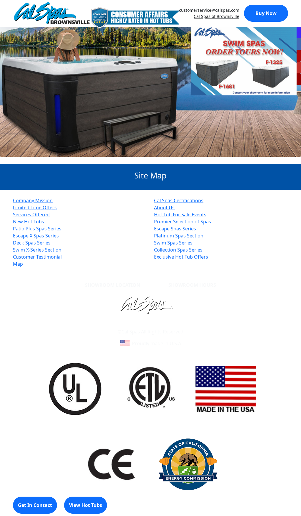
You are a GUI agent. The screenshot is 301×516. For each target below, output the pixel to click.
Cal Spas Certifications (178, 200)
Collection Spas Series (178, 250)
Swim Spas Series (173, 243)
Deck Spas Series (32, 243)
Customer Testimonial (37, 257)
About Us (164, 207)
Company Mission (33, 200)
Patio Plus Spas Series (37, 228)
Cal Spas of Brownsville (216, 16)
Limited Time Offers (35, 207)
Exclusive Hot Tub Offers (181, 257)
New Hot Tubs (28, 221)
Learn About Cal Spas (139, 324)
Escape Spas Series (175, 228)
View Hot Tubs (85, 505)
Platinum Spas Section (178, 235)
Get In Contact (35, 505)
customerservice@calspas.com (209, 10)
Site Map (175, 324)
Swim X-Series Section (37, 250)
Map (18, 264)
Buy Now (266, 13)
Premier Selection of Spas (182, 221)
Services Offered (31, 214)
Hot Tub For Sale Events (180, 214)
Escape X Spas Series (36, 235)
